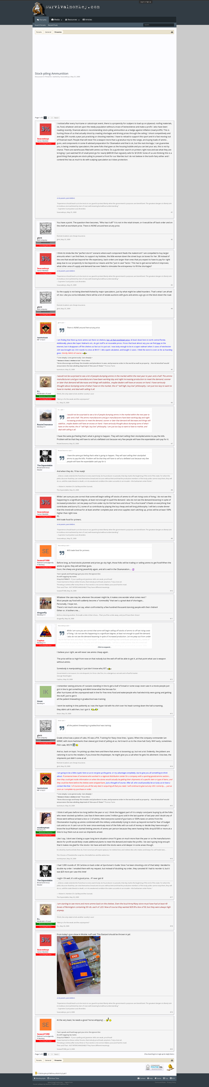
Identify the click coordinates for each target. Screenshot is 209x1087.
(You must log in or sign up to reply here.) (159, 1054)
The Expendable (44, 465)
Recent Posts (53, 25)
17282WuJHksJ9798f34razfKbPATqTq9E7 (52, 1073)
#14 (171, 766)
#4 (172, 309)
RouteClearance (45, 424)
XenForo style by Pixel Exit (78, 1084)
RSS (173, 1078)
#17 (171, 897)
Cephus (60, 679)
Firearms (48, 77)
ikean (40, 701)
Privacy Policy (171, 1082)
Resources (72, 19)
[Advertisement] (104, 52)
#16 (171, 859)
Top (166, 1078)
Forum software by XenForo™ (51, 1084)
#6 (172, 403)
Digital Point (69, 1082)
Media (57, 19)
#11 (171, 619)
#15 (171, 806)
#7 (172, 444)
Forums (43, 19)
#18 (171, 926)
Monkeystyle (40, 1078)
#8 (172, 490)
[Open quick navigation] (172, 32)
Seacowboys (65, 77)
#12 (171, 679)
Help (151, 1078)
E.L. (38, 391)
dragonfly (42, 612)
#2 (172, 239)
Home (159, 1078)
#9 (172, 538)
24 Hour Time (54, 1078)
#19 (171, 1012)
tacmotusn (42, 337)
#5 (172, 369)
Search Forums (40, 25)
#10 (171, 591)
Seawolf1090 (61, 591)
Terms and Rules (160, 1082)
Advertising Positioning (55, 1082)
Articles (88, 19)
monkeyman (43, 827)
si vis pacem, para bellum (66, 198)
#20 (171, 1049)
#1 (172, 212)
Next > (56, 118)
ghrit (58, 239)
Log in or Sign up (145, 2)
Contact (142, 1078)
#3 (172, 285)
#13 (171, 714)
